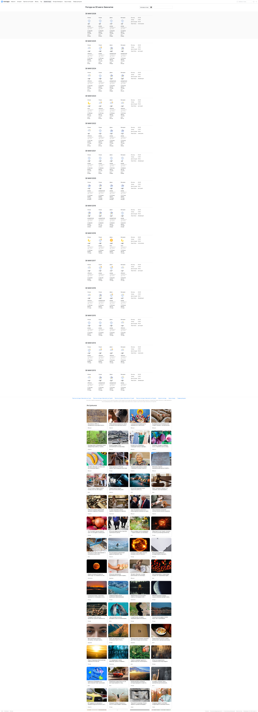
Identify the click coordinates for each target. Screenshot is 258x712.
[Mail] (2, 1)
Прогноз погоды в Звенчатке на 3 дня (81, 398)
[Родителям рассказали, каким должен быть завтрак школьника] (161, 634)
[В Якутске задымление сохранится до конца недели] (161, 655)
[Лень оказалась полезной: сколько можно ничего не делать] (161, 505)
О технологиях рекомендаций (229, 711)
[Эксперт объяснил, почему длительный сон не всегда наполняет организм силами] (140, 569)
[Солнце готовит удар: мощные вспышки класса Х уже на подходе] (140, 548)
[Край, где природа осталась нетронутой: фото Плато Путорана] (118, 634)
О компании (6, 711)
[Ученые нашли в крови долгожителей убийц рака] (118, 484)
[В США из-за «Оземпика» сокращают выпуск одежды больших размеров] (140, 441)
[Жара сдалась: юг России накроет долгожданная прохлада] (118, 462)
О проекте (207, 711)
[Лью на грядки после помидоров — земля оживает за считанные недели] (140, 527)
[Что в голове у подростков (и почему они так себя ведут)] (97, 484)
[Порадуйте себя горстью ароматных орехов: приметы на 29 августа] (97, 612)
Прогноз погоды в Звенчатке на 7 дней (124, 398)
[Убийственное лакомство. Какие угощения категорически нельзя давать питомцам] (118, 419)
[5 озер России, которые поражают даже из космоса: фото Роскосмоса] (140, 612)
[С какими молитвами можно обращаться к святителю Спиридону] (140, 419)
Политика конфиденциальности (216, 711)
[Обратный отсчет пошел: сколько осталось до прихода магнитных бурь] (161, 527)
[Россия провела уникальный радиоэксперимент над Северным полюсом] (118, 548)
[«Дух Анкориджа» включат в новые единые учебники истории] (140, 505)
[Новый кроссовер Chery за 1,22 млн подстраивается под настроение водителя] (118, 677)
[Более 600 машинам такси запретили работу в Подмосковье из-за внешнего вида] (140, 484)
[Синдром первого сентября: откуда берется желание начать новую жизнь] (161, 698)
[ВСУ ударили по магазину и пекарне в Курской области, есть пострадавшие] (97, 698)
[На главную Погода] (6, 1)
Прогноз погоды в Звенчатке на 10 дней (146, 398)
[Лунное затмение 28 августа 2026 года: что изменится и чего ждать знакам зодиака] (97, 569)
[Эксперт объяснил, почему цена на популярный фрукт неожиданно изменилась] (97, 462)
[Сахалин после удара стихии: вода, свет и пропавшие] (161, 612)
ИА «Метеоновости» (253, 711)
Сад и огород (172, 398)
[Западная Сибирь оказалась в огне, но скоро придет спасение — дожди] (118, 698)
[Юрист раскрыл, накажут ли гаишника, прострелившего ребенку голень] (161, 484)
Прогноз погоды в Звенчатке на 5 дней (102, 398)
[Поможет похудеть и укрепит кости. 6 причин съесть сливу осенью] (161, 441)
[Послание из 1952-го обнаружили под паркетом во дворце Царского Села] (97, 419)
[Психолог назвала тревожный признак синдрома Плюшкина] (97, 505)
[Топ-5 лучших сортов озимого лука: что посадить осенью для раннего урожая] (97, 527)
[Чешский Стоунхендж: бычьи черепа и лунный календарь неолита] (140, 698)
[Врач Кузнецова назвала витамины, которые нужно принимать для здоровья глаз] (97, 634)
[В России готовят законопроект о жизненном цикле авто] (97, 548)
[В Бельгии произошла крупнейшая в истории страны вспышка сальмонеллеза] (118, 569)
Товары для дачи (181, 398)
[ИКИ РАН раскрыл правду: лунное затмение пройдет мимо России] (161, 591)
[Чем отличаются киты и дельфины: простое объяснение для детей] (118, 612)
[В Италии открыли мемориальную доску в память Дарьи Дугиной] (161, 462)
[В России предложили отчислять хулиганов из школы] (118, 527)
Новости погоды (162, 398)
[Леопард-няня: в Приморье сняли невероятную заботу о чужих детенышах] (97, 441)
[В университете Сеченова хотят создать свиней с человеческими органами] (161, 419)
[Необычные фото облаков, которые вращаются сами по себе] (140, 677)
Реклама (11, 711)
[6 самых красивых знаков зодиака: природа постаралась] (118, 505)
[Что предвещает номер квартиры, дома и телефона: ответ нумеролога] (118, 655)
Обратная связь (239, 711)
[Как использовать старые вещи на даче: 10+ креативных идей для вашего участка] (161, 569)
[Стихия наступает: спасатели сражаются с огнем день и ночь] (97, 591)
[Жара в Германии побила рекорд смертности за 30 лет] (97, 655)
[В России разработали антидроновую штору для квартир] (161, 548)
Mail (2, 711)
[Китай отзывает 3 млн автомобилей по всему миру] (118, 441)
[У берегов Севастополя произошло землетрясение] (118, 591)
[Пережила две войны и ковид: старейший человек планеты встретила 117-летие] (140, 462)
